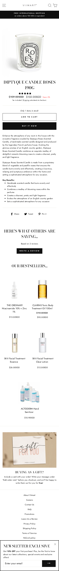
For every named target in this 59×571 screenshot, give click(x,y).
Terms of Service (29, 533)
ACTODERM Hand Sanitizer (30, 410)
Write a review (29, 251)
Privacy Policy (29, 523)
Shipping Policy (29, 528)
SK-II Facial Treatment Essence (14, 360)
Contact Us (29, 504)
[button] (25, 93)
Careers (29, 500)
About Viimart (29, 495)
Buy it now (29, 126)
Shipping (26, 100)
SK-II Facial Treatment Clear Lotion (42, 360)
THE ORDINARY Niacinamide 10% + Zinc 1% (14, 309)
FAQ (29, 509)
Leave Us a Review (29, 518)
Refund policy (29, 537)
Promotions (29, 514)
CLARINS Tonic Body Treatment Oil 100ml (42, 307)
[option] (29, 14)
